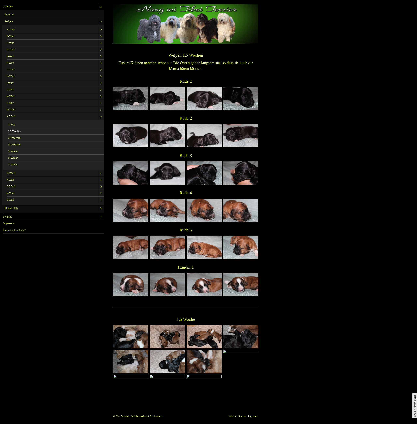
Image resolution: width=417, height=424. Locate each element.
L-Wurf (10, 103)
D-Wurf (10, 49)
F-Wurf (10, 62)
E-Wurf (10, 56)
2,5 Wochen (14, 137)
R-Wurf (10, 193)
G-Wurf (10, 69)
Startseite (8, 6)
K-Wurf (10, 96)
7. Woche (13, 164)
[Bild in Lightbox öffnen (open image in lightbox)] (130, 98)
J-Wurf (10, 89)
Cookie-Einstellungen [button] (414, 406)
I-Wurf (10, 82)
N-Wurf (10, 116)
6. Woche (13, 157)
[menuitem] (52, 108)
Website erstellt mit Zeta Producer (147, 416)
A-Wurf (10, 29)
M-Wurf (11, 109)
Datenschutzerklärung (14, 230)
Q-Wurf (10, 186)
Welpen (9, 21)
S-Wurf (10, 199)
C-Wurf (10, 42)
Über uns (9, 14)
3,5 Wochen (14, 144)
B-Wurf (10, 36)
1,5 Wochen (14, 131)
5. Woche (13, 151)
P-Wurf (10, 179)
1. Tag (11, 124)
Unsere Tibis (11, 208)
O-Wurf (10, 173)
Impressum (8, 223)
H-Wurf (10, 76)
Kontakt (7, 216)
